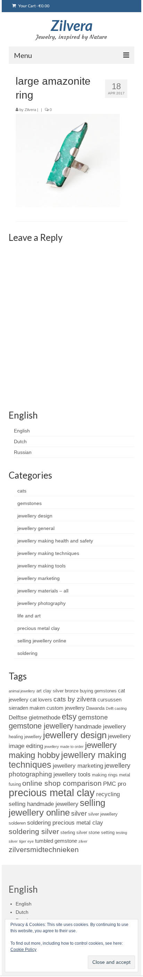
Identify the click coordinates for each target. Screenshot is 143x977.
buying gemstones (98, 690)
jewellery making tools (41, 565)
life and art (29, 615)
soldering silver (34, 831)
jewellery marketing (38, 578)
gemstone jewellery (41, 726)
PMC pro (114, 783)
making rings (105, 774)
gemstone (93, 717)
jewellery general (35, 528)
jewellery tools (72, 774)
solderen (17, 823)
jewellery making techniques (48, 553)
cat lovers (41, 699)
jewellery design (34, 516)
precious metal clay (38, 628)
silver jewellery (103, 814)
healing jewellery (25, 736)
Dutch (20, 441)
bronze (71, 690)
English (22, 430)
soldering (27, 653)
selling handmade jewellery (43, 803)
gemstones (29, 503)
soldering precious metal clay (65, 822)
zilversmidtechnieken (44, 849)
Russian (23, 452)
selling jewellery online (41, 640)
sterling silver (73, 832)
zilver (82, 841)
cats (21, 491)
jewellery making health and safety (55, 541)
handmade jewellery (100, 726)
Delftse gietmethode (34, 717)
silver (79, 813)
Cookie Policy (23, 949)
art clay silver (50, 690)
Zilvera (72, 25)
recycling (108, 794)
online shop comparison (62, 783)
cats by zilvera (74, 699)
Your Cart (33, 5)
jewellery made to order (64, 746)
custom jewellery (66, 708)
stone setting (102, 832)
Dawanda (95, 708)
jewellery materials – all (42, 590)
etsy (69, 716)
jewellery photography (41, 603)
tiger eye (26, 841)
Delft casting (116, 708)
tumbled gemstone (56, 841)
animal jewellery (22, 691)
